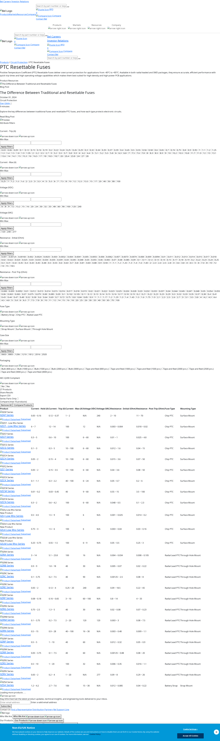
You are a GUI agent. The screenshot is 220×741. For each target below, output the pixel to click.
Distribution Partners (42, 709)
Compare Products (23, 405)
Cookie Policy (95, 734)
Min (2, 139)
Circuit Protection (19, 62)
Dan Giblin (5, 103)
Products (4, 14)
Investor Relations (20, 1)
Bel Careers (5, 1)
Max (6, 139)
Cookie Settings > (190, 729)
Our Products (21, 720)
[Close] (216, 732)
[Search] (68, 6)
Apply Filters (7, 146)
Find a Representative (21, 709)
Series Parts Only (8, 398)
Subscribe (6, 706)
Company (31, 14)
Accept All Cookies (190, 736)
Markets (13, 14)
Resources (22, 14)
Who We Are (19, 716)
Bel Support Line (61, 709)
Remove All (6, 405)
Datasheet (25, 419)
